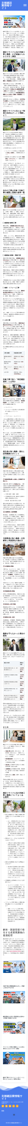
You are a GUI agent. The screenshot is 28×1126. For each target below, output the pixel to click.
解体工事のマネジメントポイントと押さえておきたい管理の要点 (13, 1078)
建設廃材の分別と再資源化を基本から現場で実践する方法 (13, 1017)
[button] (14, 1115)
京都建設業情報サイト (6, 5)
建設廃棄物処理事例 (15, 951)
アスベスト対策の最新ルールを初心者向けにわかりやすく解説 (13, 1047)
